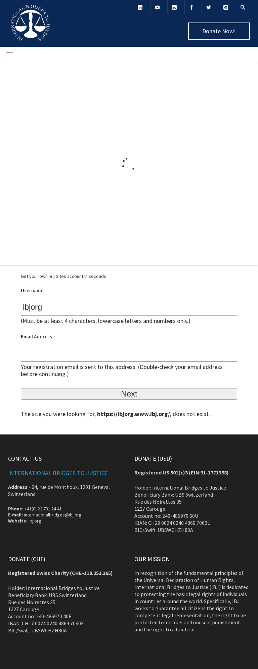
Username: (33, 290)
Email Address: (37, 336)
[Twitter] (208, 7)
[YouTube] (157, 7)
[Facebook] (191, 7)
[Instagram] (174, 7)
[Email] (225, 7)
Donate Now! (219, 31)
